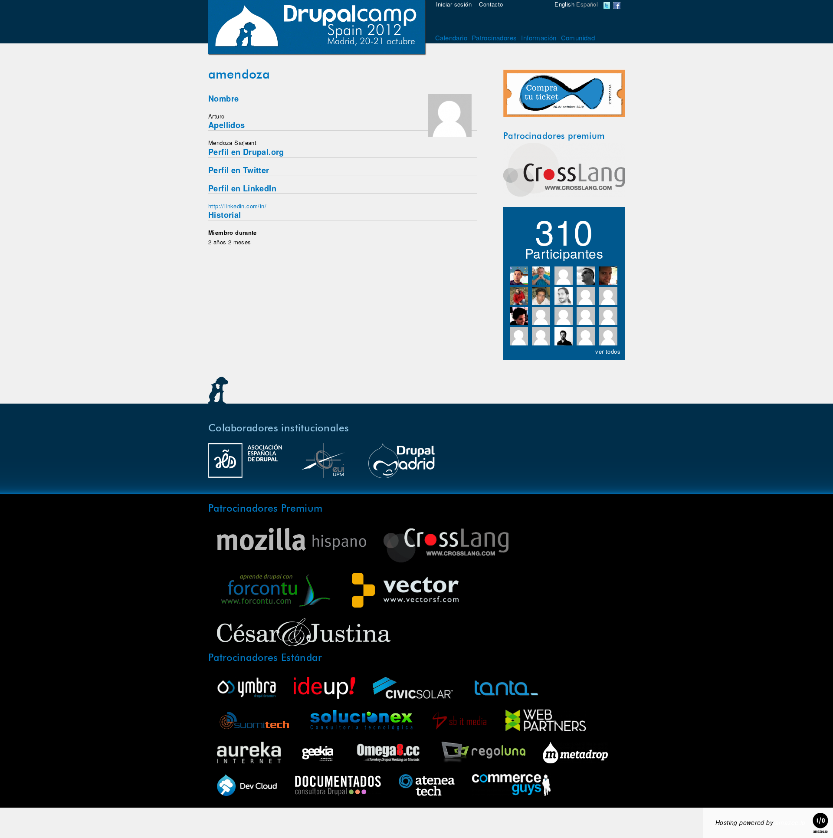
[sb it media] (459, 721)
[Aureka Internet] (249, 754)
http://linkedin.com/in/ (237, 206)
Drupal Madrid (401, 464)
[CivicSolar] (413, 689)
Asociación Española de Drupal (245, 464)
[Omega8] (388, 754)
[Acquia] (247, 786)
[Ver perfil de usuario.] (450, 135)
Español (587, 4)
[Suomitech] (254, 721)
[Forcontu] (276, 591)
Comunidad (578, 37)
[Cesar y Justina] (303, 633)
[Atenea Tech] (427, 786)
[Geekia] (317, 754)
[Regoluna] (482, 754)
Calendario (451, 37)
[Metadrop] (575, 754)
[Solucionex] (361, 721)
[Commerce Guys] (511, 786)
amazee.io (790, 822)
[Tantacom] (506, 689)
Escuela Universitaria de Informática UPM (323, 464)
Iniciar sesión (454, 4)
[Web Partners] (545, 721)
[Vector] (405, 591)
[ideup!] (324, 689)
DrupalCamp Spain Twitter (606, 5)
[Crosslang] (564, 194)
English (564, 4)
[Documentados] (337, 786)
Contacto (491, 4)
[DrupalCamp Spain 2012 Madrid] (316, 28)
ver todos (607, 351)
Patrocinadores (494, 37)
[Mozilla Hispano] (291, 540)
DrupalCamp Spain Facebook (616, 5)
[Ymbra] (246, 689)
